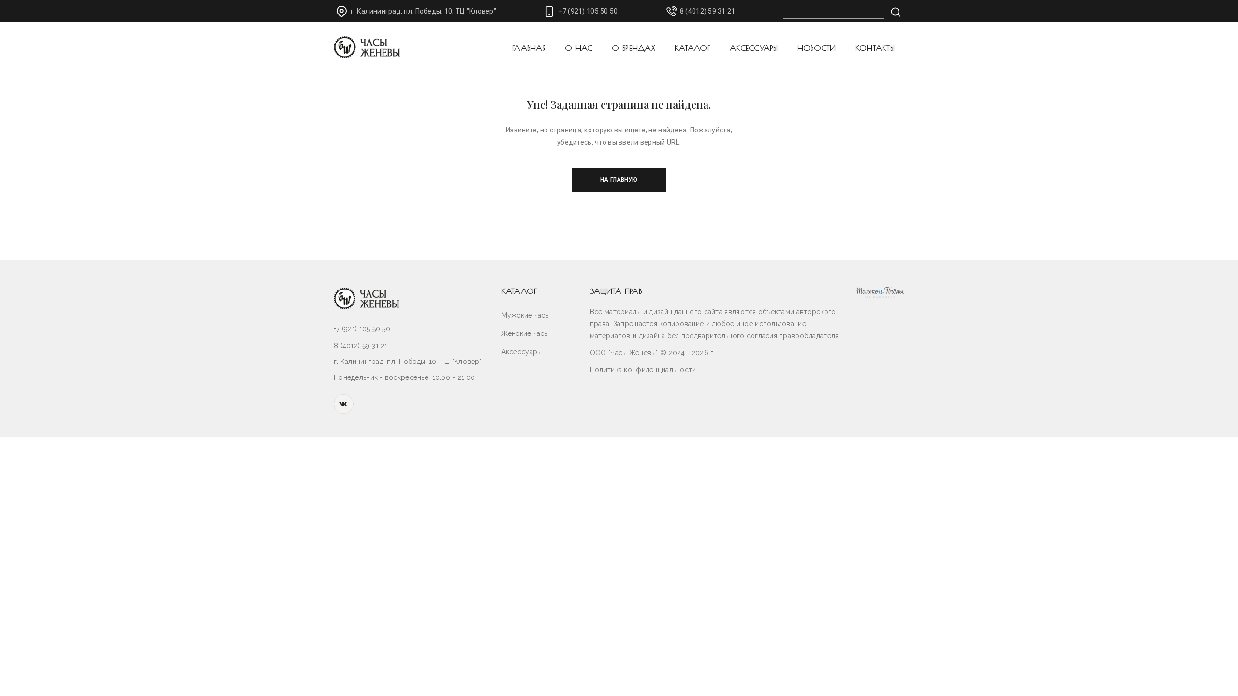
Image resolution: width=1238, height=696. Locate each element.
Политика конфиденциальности (643, 370)
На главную (618, 179)
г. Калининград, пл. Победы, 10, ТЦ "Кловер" (423, 11)
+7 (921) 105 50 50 (588, 11)
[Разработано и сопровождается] (880, 292)
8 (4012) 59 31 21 (708, 11)
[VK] (344, 404)
